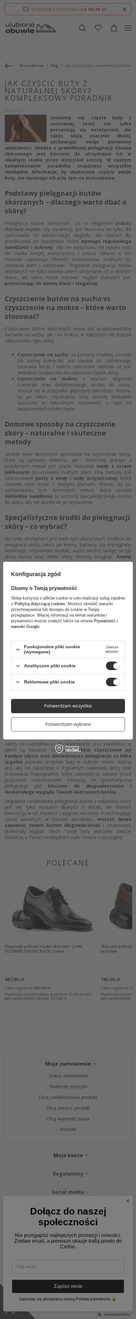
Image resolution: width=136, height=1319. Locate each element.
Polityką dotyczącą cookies (40, 603)
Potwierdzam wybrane (68, 724)
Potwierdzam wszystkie (68, 706)
